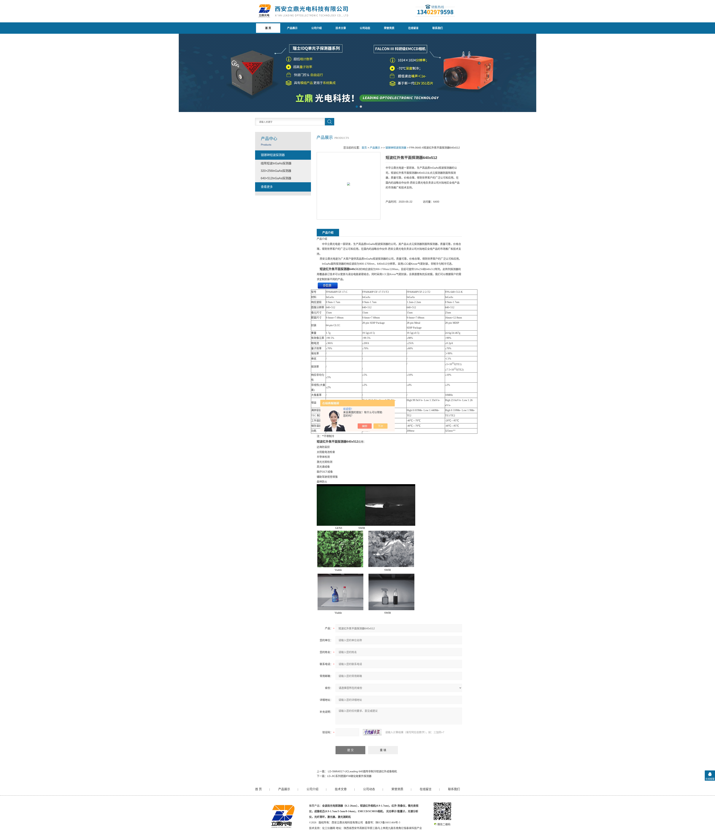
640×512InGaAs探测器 (276, 178)
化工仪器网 (328, 828)
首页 (364, 147)
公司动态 (365, 27)
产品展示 (292, 27)
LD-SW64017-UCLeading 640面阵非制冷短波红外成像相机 (362, 771)
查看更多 (267, 186)
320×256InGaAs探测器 (276, 170)
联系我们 (437, 27)
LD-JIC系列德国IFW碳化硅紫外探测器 (349, 776)
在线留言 (413, 27)
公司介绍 (316, 27)
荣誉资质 (389, 27)
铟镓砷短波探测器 (395, 147)
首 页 (258, 789)
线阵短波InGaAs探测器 (276, 163)
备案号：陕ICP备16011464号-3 (382, 822)
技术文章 (341, 27)
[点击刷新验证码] (372, 732)
